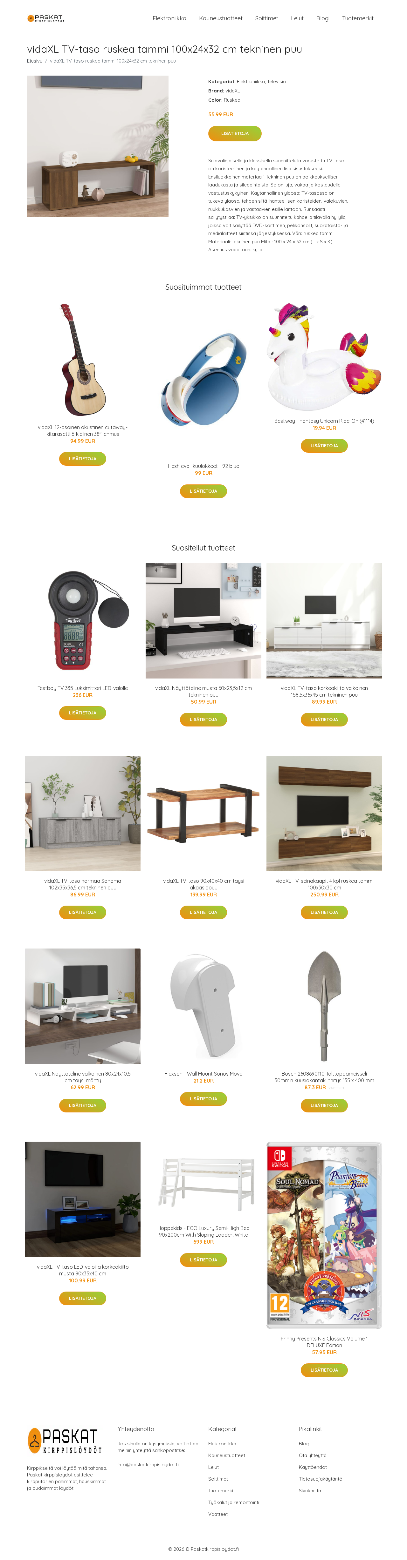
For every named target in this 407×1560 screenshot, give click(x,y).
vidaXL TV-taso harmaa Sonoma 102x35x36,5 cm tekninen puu (82, 884)
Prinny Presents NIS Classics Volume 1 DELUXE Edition (324, 1341)
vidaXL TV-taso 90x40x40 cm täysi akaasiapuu (203, 884)
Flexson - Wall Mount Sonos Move (203, 1073)
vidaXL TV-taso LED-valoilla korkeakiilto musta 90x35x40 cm (83, 1270)
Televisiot (277, 81)
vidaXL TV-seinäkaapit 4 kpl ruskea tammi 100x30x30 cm (324, 884)
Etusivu (34, 61)
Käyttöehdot (313, 1467)
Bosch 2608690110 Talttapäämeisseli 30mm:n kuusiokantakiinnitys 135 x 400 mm (324, 1077)
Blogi (322, 18)
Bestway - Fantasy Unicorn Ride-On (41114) (324, 421)
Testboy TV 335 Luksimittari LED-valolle (83, 688)
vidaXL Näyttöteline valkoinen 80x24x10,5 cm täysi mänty (83, 1077)
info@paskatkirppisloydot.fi (148, 1465)
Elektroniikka (169, 18)
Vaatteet (218, 1514)
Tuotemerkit (358, 18)
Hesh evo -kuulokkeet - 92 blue (203, 466)
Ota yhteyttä (313, 1455)
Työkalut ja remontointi (233, 1502)
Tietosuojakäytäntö (320, 1479)
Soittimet (266, 18)
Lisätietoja (235, 133)
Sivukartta (310, 1491)
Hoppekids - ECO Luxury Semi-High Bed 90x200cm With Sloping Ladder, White (203, 1231)
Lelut (297, 18)
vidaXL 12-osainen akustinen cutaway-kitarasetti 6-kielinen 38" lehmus (83, 430)
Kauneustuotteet (221, 18)
